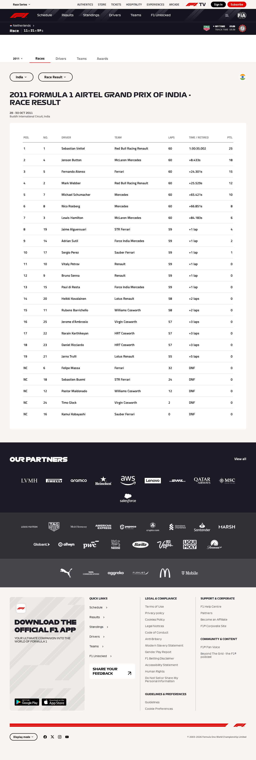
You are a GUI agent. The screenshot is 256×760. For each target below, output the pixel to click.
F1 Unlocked (161, 15)
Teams (136, 15)
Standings (91, 15)
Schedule (44, 15)
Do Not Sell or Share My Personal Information (161, 680)
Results (67, 15)
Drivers (115, 15)
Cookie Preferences (159, 709)
